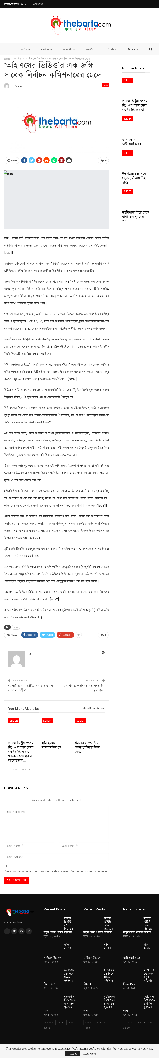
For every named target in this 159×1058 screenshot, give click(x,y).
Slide (16, 627)
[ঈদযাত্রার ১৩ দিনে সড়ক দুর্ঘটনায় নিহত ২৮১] (90, 728)
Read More (89, 1053)
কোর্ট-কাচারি (111, 49)
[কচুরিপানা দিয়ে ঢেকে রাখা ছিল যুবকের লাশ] (136, 198)
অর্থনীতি (90, 49)
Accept (73, 1053)
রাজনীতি (45, 49)
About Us (38, 3)
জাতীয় (24, 49)
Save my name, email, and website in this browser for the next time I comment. (56, 871)
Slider (14, 720)
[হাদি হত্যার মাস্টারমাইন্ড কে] (56, 728)
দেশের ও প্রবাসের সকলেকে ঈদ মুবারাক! (84, 688)
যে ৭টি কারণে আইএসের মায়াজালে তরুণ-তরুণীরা (30, 688)
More (131, 49)
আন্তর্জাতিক (69, 49)
